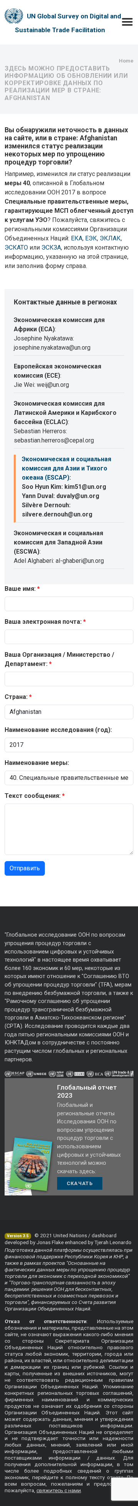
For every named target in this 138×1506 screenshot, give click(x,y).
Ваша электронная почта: (43, 621)
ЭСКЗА (51, 247)
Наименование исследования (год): (58, 729)
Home (126, 61)
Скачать (80, 1183)
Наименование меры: (37, 762)
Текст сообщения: (33, 795)
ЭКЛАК (110, 238)
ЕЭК (91, 238)
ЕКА (76, 238)
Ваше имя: (20, 588)
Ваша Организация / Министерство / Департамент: (59, 659)
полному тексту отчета (94, 1477)
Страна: (16, 696)
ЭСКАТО (16, 247)
